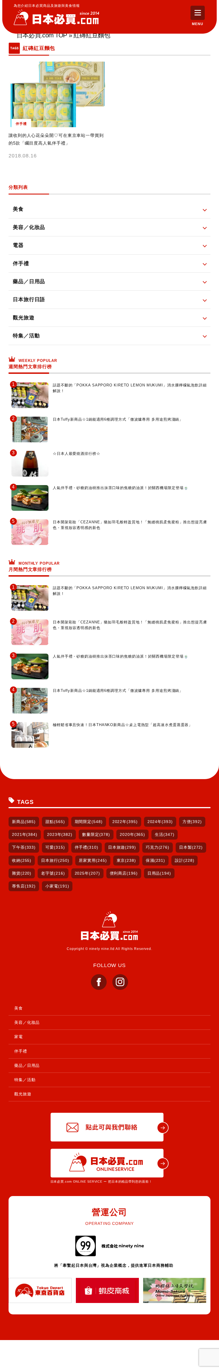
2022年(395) (125, 821)
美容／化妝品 (27, 1022)
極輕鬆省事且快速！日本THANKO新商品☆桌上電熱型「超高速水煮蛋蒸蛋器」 (122, 725)
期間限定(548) (89, 821)
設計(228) (184, 860)
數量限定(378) (96, 834)
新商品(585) (24, 821)
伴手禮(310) (86, 847)
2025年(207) (87, 873)
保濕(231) (155, 860)
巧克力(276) (157, 847)
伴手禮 (20, 1051)
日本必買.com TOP (42, 35)
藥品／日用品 (27, 1065)
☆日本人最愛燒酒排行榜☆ (76, 453)
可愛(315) (55, 847)
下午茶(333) (24, 847)
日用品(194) (159, 873)
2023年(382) (59, 834)
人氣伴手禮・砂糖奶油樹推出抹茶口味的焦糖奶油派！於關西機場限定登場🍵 (120, 488)
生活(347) (164, 834)
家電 (18, 1036)
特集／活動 (25, 1079)
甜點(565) (55, 821)
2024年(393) (160, 821)
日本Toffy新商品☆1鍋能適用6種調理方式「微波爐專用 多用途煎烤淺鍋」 (118, 419)
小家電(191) (57, 886)
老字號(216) (53, 873)
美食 (18, 1008)
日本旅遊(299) (122, 847)
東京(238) (126, 860)
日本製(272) (191, 847)
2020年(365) (132, 834)
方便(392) (192, 821)
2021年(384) (24, 834)
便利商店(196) (124, 873)
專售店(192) (24, 886)
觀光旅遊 (22, 1094)
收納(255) (21, 860)
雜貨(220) (21, 873)
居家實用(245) (93, 860)
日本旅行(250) (55, 860)
